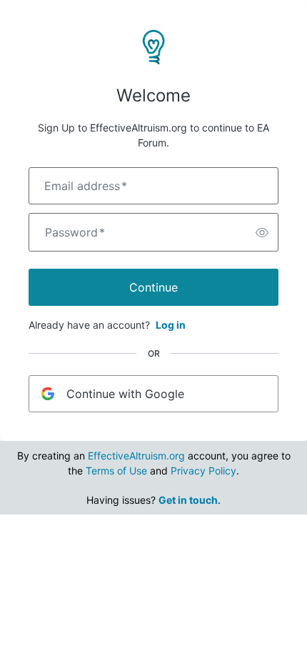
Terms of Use (116, 470)
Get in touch (188, 500)
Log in (171, 325)
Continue (153, 287)
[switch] (262, 232)
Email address (85, 185)
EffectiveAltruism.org (136, 455)
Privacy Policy (203, 470)
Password (75, 232)
